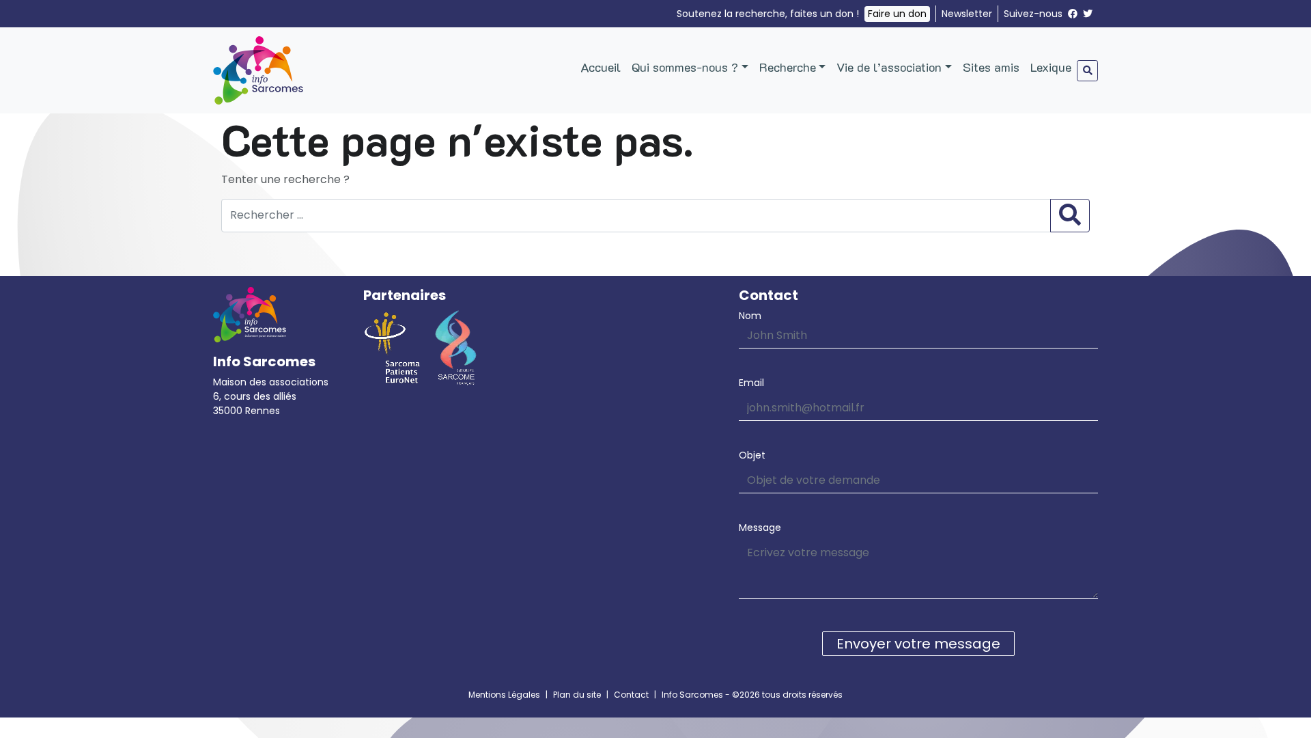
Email (751, 383)
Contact (631, 694)
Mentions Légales (504, 694)
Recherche (787, 67)
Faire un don (897, 13)
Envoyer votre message (918, 643)
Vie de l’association (889, 67)
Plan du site (577, 694)
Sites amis (991, 67)
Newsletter (967, 13)
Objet (752, 455)
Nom (750, 316)
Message (760, 527)
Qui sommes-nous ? (685, 67)
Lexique (1050, 67)
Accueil (600, 67)
